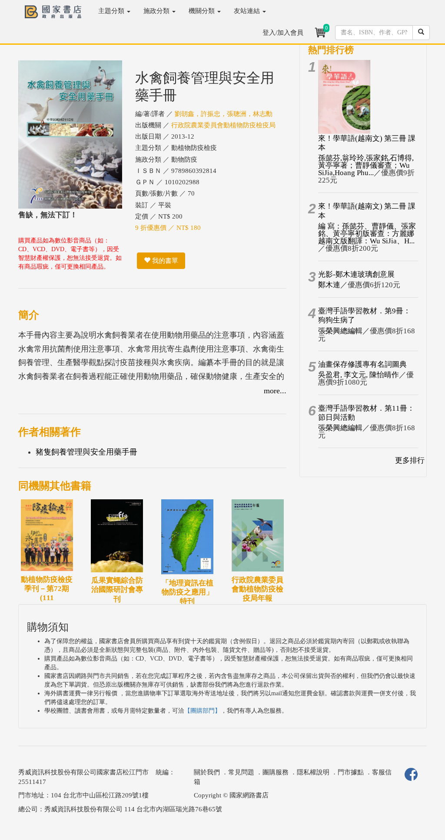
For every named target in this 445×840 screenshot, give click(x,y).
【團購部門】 (202, 710)
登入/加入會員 (282, 32)
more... (275, 390)
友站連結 (248, 10)
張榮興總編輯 (340, 331)
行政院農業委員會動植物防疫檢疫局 (223, 125)
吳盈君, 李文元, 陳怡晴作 (358, 375)
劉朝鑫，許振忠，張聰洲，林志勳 (223, 113)
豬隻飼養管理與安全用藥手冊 (86, 452)
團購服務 (275, 772)
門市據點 (351, 772)
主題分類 (112, 10)
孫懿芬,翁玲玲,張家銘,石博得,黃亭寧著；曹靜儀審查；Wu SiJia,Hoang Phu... (366, 165)
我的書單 (164, 260)
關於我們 (207, 772)
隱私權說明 (313, 772)
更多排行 (410, 460)
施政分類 (157, 10)
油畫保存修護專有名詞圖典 (362, 364)
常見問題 (241, 772)
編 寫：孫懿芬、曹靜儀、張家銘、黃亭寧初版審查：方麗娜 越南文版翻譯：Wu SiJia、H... (367, 233)
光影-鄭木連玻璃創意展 (356, 274)
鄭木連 (329, 285)
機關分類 (202, 10)
